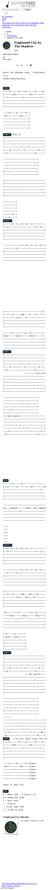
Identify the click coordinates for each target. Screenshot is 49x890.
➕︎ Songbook (9, 65)
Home (4, 19)
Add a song (6, 27)
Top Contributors (32, 23)
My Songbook (7, 17)
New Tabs (24, 25)
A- (17, 65)
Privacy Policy (7, 886)
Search (27, 9)
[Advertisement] (24, 286)
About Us (17, 886)
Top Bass (22, 23)
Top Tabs (14, 23)
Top (3, 21)
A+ (22, 65)
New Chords (15, 25)
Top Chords (6, 23)
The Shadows (12, 36)
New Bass (33, 25)
